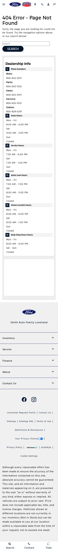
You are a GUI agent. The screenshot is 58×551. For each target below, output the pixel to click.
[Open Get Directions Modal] (35, 4)
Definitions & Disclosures (29, 430)
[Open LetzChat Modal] (54, 4)
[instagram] (34, 399)
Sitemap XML (26, 421)
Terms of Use (44, 421)
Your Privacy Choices (26, 438)
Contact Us (45, 412)
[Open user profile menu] (48, 4)
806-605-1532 (14, 86)
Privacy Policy (14, 447)
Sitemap (11, 421)
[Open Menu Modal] (3, 4)
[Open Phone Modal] (42, 4)
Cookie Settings (29, 456)
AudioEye (46, 447)
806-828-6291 (14, 111)
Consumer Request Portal (21, 412)
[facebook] (24, 399)
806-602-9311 (14, 78)
